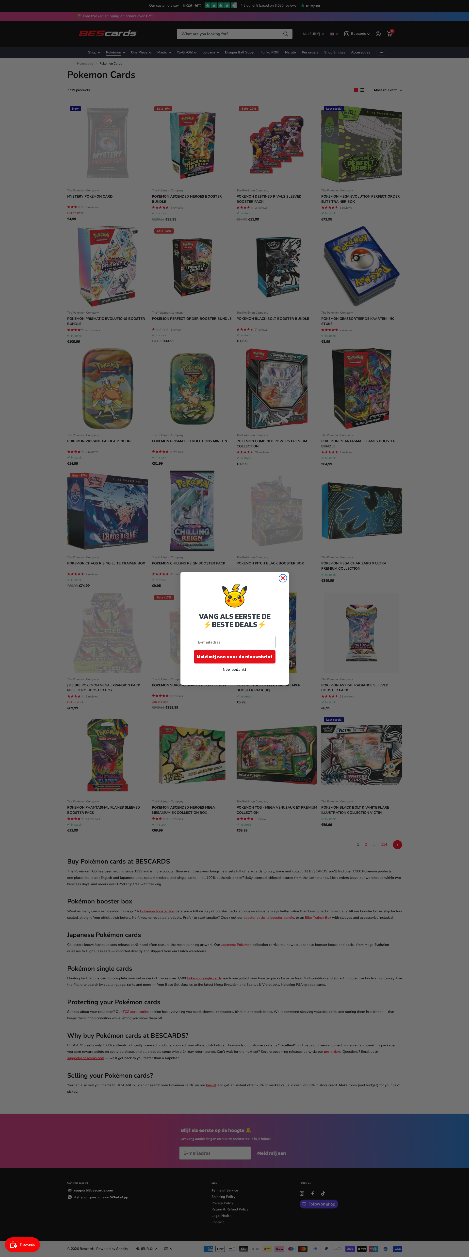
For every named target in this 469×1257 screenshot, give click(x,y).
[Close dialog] (283, 578)
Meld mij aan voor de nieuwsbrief (235, 656)
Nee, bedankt (234, 669)
